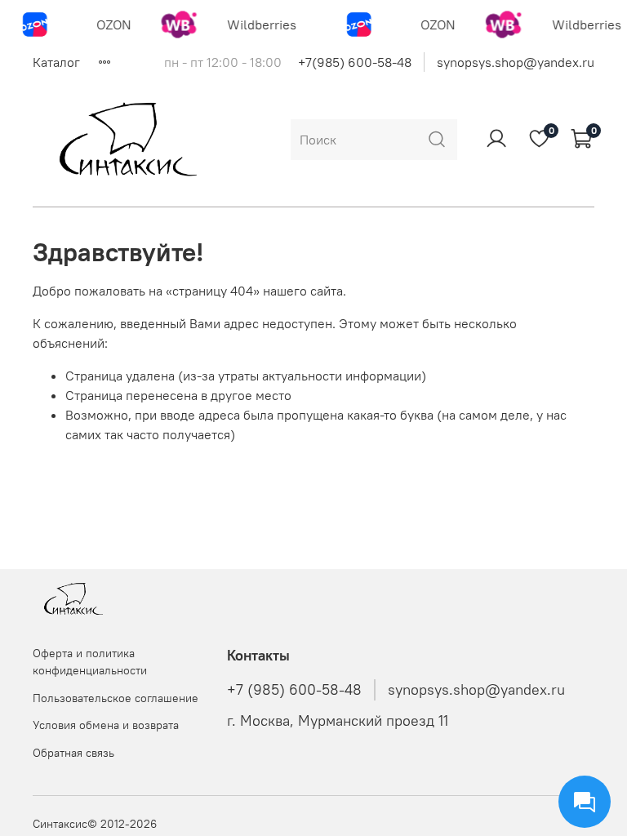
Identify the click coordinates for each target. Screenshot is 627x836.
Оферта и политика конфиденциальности (90, 662)
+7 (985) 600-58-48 (294, 690)
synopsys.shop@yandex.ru (515, 62)
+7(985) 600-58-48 (354, 62)
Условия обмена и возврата (106, 725)
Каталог (56, 62)
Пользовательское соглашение (115, 698)
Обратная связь (73, 752)
